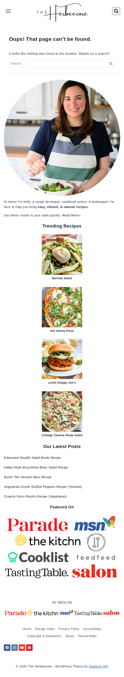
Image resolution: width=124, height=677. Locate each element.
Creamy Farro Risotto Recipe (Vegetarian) (35, 496)
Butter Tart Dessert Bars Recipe (28, 477)
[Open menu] (8, 11)
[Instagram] (14, 647)
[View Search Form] (116, 11)
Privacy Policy (69, 629)
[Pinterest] (29, 647)
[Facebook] (7, 647)
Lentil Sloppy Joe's (62, 382)
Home (27, 629)
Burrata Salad (62, 278)
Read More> (71, 215)
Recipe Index (45, 629)
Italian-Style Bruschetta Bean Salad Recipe (36, 467)
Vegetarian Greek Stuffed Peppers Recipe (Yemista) (43, 487)
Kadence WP (98, 666)
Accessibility (92, 629)
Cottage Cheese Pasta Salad (62, 435)
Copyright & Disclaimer (44, 636)
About (69, 636)
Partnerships (87, 636)
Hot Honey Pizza (62, 330)
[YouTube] (22, 647)
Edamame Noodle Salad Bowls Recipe (32, 457)
